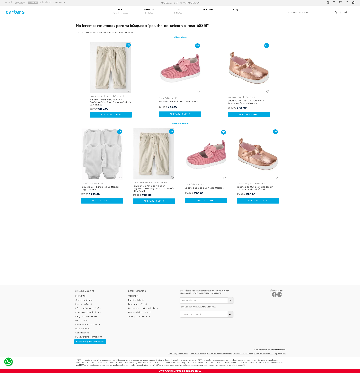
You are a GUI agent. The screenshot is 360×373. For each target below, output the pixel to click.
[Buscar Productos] (336, 12)
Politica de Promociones (243, 354)
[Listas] (341, 3)
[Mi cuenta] (328, 3)
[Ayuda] (347, 3)
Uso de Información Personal (219, 354)
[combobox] (313, 12)
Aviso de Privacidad (198, 354)
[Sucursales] (334, 3)
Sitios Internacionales (263, 354)
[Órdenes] (353, 3)
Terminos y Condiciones (178, 354)
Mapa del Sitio (280, 354)
